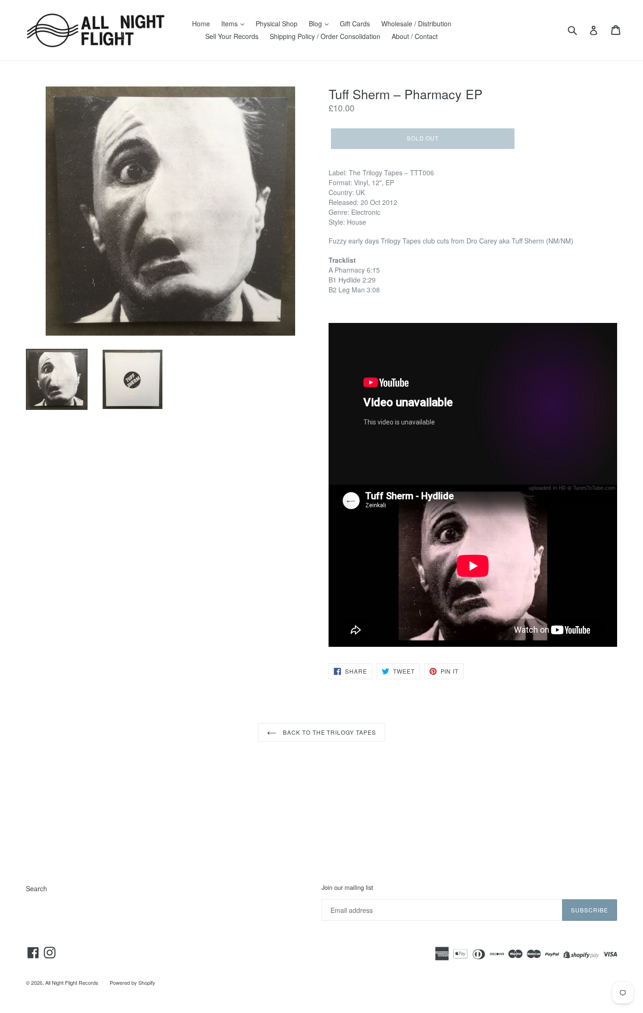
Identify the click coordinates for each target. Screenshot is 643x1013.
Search (36, 888)
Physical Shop (276, 23)
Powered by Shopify (132, 982)
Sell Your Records (231, 36)
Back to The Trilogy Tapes (328, 732)
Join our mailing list (347, 887)
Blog (316, 23)
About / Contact (415, 36)
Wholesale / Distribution (416, 23)
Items (230, 23)
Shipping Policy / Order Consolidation (325, 36)
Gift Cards (355, 23)
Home (201, 23)
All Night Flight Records (71, 982)
